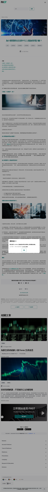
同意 (24, 250)
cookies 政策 (25, 246)
